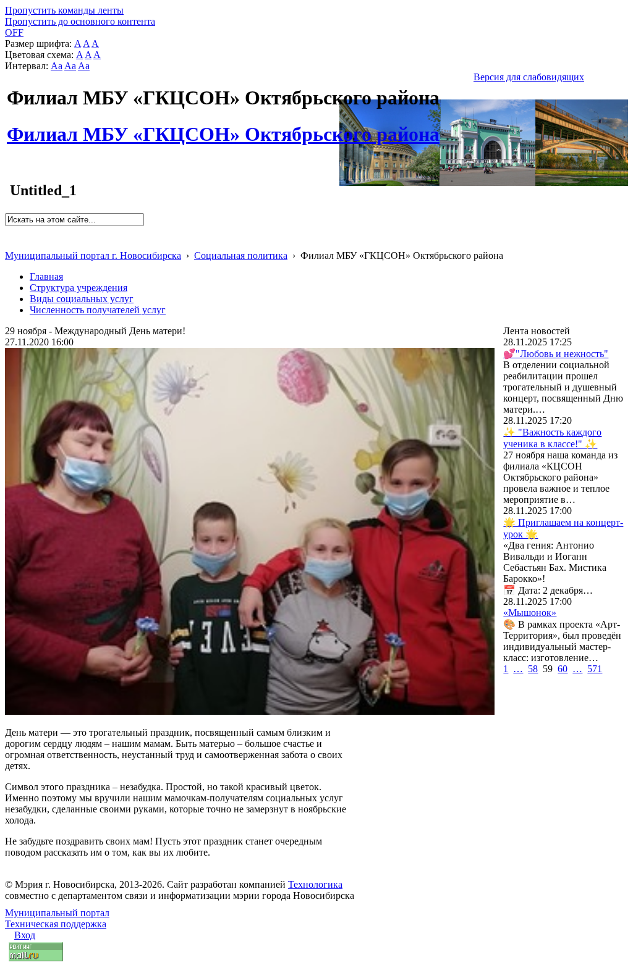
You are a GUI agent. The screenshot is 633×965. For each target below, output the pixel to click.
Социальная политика (240, 255)
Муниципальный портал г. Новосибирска (93, 255)
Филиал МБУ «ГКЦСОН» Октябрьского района (223, 127)
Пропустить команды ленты (64, 10)
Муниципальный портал (57, 913)
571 (594, 669)
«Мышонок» (529, 612)
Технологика (315, 884)
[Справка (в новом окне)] (10, 242)
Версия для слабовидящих (529, 77)
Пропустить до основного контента (80, 21)
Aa (56, 66)
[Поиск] (9, 231)
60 (562, 669)
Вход (24, 935)
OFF (14, 32)
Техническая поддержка (55, 924)
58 (533, 669)
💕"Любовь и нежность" (555, 353)
